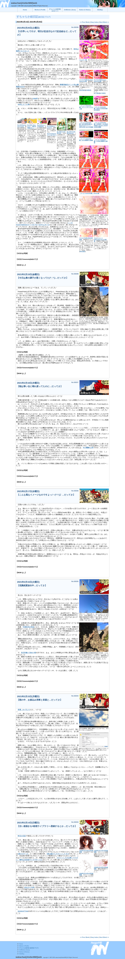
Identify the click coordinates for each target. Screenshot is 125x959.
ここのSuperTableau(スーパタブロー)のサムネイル (44, 224)
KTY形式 (96, 93)
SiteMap (21, 954)
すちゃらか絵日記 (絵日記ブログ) (29, 948)
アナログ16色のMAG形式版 (86, 238)
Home (21, 944)
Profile (27, 946)
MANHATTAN (23, 911)
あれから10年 (29, 887)
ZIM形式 (88, 90)
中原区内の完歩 (28, 627)
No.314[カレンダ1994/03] (41, 125)
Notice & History (24, 952)
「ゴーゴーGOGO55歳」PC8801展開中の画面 (101, 141)
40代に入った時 (23, 104)
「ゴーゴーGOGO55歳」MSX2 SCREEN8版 (101, 107)
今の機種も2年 (88, 448)
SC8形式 (96, 110)
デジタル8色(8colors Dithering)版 (100, 80)
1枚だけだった (23, 854)
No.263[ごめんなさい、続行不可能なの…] (31, 126)
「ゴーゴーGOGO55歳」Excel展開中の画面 (86, 139)
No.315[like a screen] (51, 127)
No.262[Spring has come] (21, 125)
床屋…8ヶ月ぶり (24, 710)
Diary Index (94, 22)
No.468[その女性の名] (61, 132)
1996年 (35, 98)
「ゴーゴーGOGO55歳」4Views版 (89, 193)
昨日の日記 (22, 836)
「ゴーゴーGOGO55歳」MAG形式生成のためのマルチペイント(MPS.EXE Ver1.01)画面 (86, 125)
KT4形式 (102, 93)
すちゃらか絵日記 (55, 9)
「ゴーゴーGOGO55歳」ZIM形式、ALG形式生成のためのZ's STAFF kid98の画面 (101, 125)
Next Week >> (104, 22)
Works (21, 946)
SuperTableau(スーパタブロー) (51, 134)
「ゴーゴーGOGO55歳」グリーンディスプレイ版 (86, 107)
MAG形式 (82, 90)
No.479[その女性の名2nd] (71, 132)
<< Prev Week (84, 22)
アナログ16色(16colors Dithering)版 (86, 80)
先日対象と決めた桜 (28, 653)
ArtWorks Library (24, 950)
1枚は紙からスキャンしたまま (58, 854)
